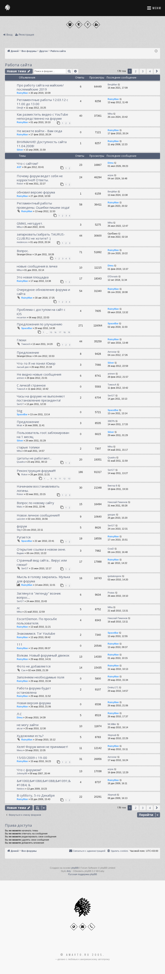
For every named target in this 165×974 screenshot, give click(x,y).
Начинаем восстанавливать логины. (38, 488)
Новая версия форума (34, 703)
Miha (110, 113)
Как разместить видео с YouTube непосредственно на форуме (42, 116)
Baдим (20, 553)
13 (69, 478)
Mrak (19, 425)
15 (51, 332)
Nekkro (20, 788)
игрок (110, 175)
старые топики (28, 447)
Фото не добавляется (33, 666)
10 (55, 478)
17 (60, 332)
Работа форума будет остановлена (34, 690)
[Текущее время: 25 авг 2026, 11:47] (156, 51)
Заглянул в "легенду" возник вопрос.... (39, 595)
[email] (82, 926)
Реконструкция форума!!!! (36, 470)
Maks (20, 506)
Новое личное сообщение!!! (38, 515)
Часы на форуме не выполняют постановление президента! (41, 398)
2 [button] (135, 71)
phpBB (74, 868)
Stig (19, 411)
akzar (20, 728)
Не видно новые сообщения (39, 374)
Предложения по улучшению (39, 324)
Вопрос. (23, 251)
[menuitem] (117, 851)
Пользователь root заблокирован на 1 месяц (43, 434)
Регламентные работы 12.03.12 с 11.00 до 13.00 (42, 102)
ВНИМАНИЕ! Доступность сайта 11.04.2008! (42, 144)
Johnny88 (22, 773)
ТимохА (25, 344)
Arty (69, 871)
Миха (20, 750)
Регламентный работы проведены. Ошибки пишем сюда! (43, 205)
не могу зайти (27, 725)
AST (19, 167)
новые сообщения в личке (37, 266)
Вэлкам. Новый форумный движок (43, 655)
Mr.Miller (112, 724)
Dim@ (20, 107)
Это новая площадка (33, 277)
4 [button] (150, 71)
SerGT (20, 404)
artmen (20, 378)
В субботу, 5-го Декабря (36, 795)
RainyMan (22, 93)
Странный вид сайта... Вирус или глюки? (42, 562)
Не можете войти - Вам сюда (39, 131)
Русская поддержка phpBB (82, 874)
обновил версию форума (36, 192)
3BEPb (111, 421)
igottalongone (114, 576)
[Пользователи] (70, 24)
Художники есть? (30, 736)
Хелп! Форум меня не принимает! (42, 746)
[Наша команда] (78, 24)
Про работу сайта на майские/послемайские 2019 (40, 87)
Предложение (28, 352)
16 (55, 332)
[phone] (91, 926)
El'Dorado (113, 276)
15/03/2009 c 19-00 (32, 757)
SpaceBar (26, 328)
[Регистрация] (96, 24)
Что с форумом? (29, 770)
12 (64, 478)
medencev (22, 242)
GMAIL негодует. (30, 223)
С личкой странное (31, 385)
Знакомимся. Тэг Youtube (36, 633)
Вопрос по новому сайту (35, 503)
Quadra (21, 462)
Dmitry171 (113, 687)
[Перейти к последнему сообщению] (119, 84)
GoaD (111, 548)
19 (69, 332)
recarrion (21, 317)
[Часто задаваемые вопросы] (87, 24)
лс (18, 608)
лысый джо (23, 367)
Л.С (19, 714)
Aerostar (112, 351)
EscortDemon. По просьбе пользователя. (37, 621)
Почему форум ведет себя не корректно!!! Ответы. (40, 178)
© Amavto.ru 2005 (81, 954)
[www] (73, 926)
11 (60, 478)
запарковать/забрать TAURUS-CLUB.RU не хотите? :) (41, 236)
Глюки (21, 340)
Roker (20, 183)
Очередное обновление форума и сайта (43, 291)
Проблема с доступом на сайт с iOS (41, 311)
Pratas (111, 592)
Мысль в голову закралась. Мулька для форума (43, 579)
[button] (157, 71)
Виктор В (112, 485)
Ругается (24, 537)
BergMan (112, 84)
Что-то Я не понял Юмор (36, 363)
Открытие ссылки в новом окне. (41, 549)
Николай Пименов (117, 502)
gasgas (111, 514)
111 (20, 644)
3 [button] (143, 71)
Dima (110, 163)
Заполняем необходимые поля (40, 677)
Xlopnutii (112, 735)
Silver (20, 149)
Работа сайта (18, 65)
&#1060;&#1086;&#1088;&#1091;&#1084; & (44, 783)
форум (22, 526)
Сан (23, 670)
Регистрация (26, 34)
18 (64, 332)
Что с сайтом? (27, 163)
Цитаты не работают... (34, 458)
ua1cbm (21, 519)
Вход (9, 34)
